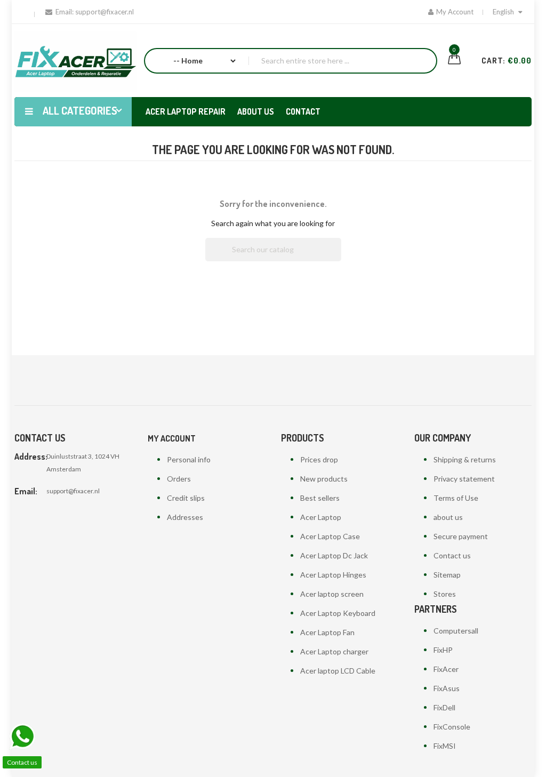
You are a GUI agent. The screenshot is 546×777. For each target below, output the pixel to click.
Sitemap (447, 574)
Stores (444, 593)
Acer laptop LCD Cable (337, 670)
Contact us (452, 555)
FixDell (444, 707)
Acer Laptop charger (334, 651)
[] (337, 258)
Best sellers (320, 497)
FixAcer (446, 669)
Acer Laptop (320, 517)
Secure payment (460, 536)
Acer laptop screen (332, 593)
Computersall (455, 630)
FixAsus (446, 688)
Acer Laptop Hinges (333, 574)
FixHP (443, 649)
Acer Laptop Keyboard (337, 613)
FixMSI (444, 745)
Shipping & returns (464, 459)
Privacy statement (464, 478)
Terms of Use (455, 497)
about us (448, 517)
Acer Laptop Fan (327, 632)
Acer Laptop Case (330, 536)
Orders (179, 478)
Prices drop (319, 459)
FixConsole (451, 726)
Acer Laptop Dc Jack (334, 555)
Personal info (189, 459)
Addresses (185, 517)
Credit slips (186, 497)
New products (324, 478)
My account (172, 438)
